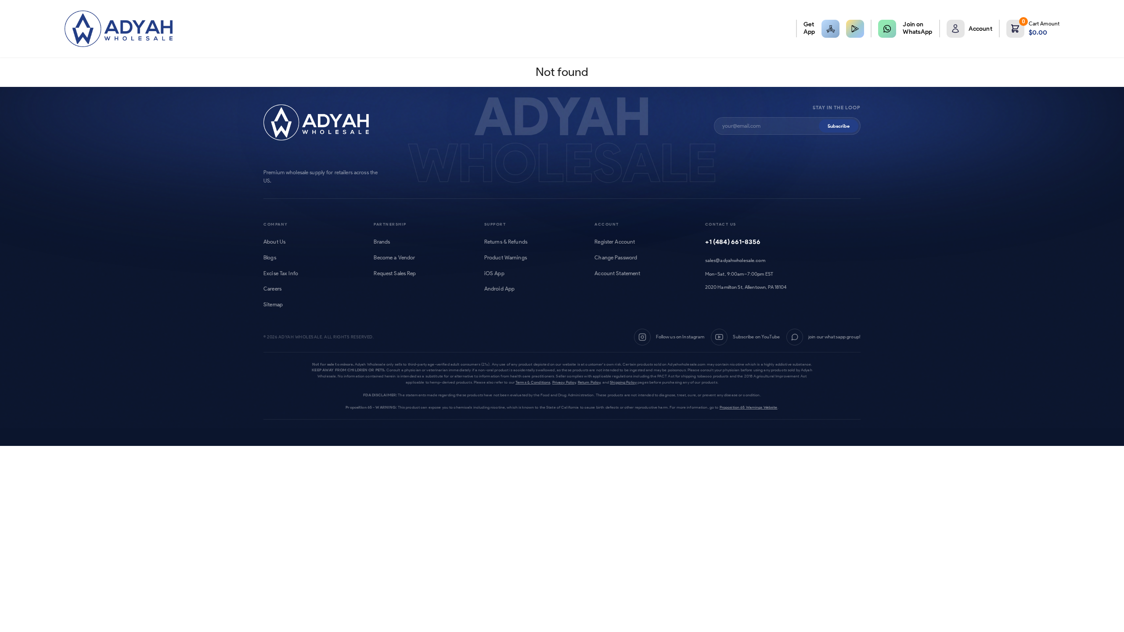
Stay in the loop (837, 108)
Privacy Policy (564, 382)
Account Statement (617, 273)
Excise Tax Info (280, 273)
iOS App (494, 273)
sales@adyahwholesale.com (735, 260)
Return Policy (589, 382)
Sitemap (273, 305)
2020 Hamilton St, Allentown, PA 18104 (746, 287)
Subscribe (839, 126)
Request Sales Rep (395, 273)
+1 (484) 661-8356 (732, 242)
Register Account (614, 242)
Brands (382, 242)
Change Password (615, 258)
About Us (274, 242)
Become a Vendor (394, 258)
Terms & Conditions (532, 382)
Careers (272, 289)
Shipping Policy (623, 382)
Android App (499, 289)
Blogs (269, 258)
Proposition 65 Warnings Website (749, 407)
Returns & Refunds (505, 242)
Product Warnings (505, 258)
